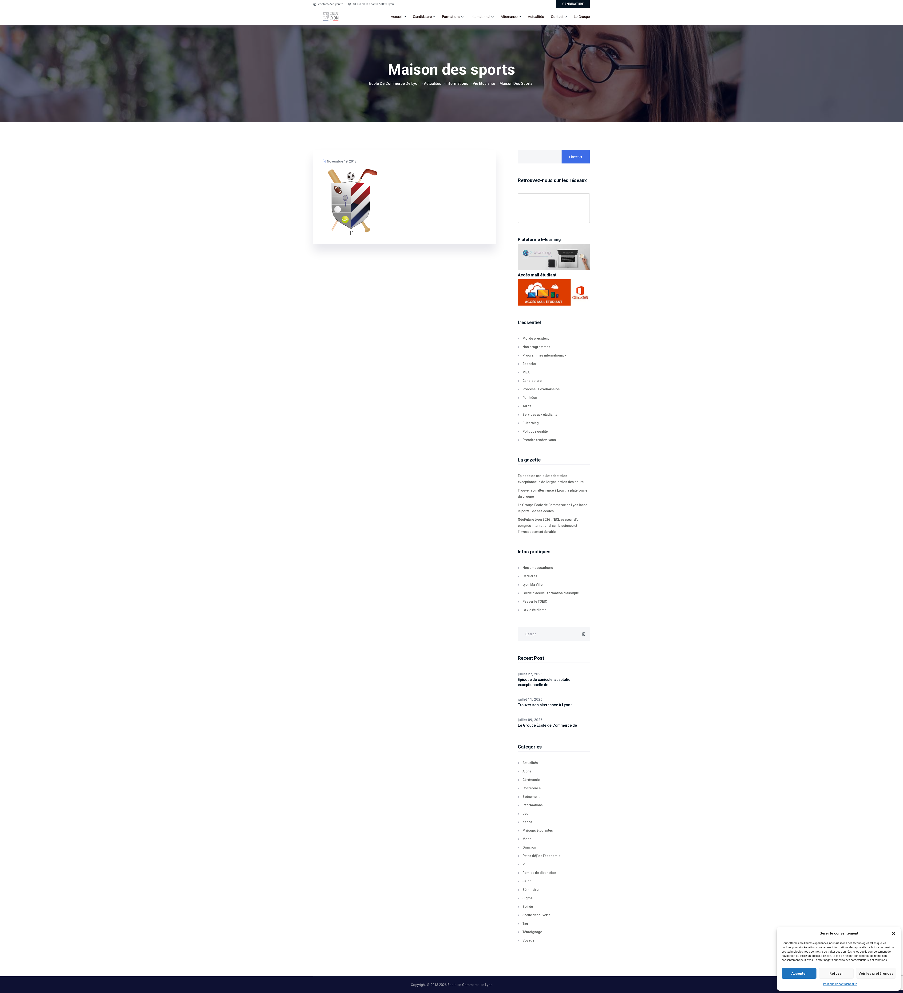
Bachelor (530, 364)
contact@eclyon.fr (330, 4)
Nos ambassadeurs (538, 568)
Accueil (397, 17)
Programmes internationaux (544, 355)
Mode (527, 839)
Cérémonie (531, 780)
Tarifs (527, 406)
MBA (526, 372)
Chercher (575, 157)
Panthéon (530, 398)
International (480, 17)
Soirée (528, 906)
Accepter (799, 973)
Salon (527, 881)
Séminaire (531, 890)
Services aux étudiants (540, 414)
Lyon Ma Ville (533, 584)
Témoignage (532, 932)
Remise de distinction (539, 873)
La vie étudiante (534, 610)
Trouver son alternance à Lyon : (545, 705)
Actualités (536, 17)
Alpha (527, 771)
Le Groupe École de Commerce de (547, 725)
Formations (451, 17)
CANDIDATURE (573, 4)
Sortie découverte (536, 915)
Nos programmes (536, 347)
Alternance (509, 17)
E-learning (531, 423)
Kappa (527, 822)
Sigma (528, 898)
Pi (524, 864)
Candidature (422, 17)
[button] (893, 933)
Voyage (528, 940)
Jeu (525, 813)
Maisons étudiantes (538, 830)
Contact (557, 17)
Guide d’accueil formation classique (551, 593)
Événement (531, 797)
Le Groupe (582, 17)
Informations (533, 805)
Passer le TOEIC (535, 601)
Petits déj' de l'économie (541, 856)
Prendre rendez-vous (539, 440)
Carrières (530, 576)
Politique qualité (535, 431)
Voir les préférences (876, 973)
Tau (525, 923)
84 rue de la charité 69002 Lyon (373, 4)
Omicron (529, 847)
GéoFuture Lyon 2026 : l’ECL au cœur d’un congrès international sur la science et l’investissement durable (549, 526)
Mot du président (536, 338)
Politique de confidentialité (840, 984)
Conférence (532, 788)
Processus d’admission (541, 389)
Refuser (836, 973)
